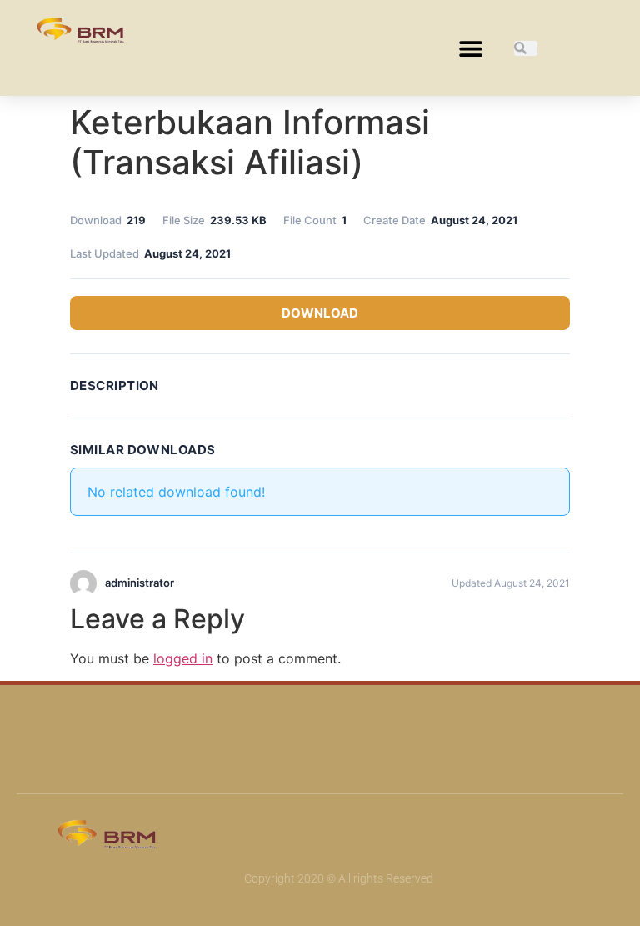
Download (320, 313)
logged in (182, 658)
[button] (470, 48)
